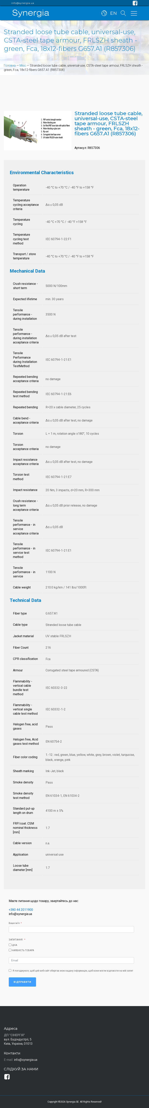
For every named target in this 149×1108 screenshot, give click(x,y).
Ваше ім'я (14, 923)
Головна (10, 65)
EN (113, 13)
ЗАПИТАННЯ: (16, 939)
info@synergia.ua (22, 3)
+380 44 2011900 (21, 910)
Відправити (22, 982)
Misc (23, 65)
